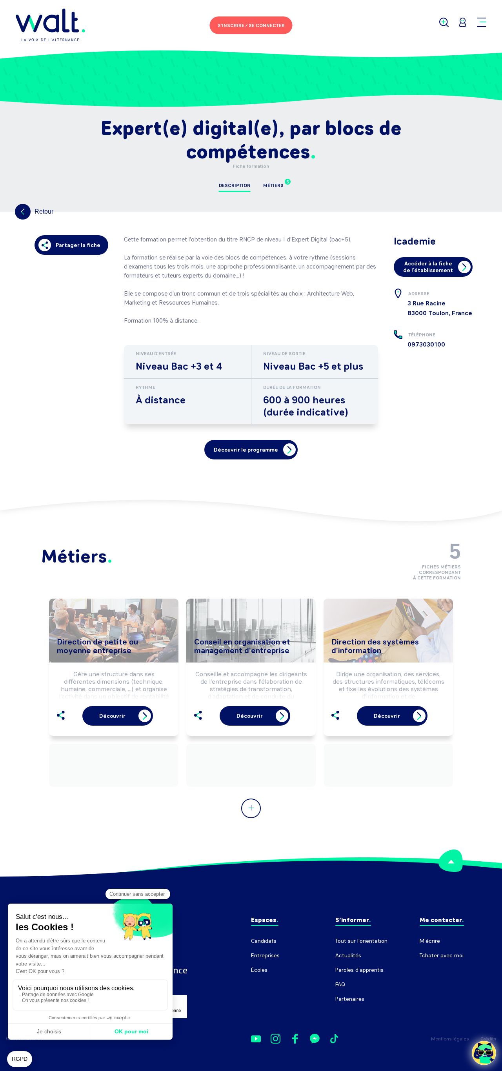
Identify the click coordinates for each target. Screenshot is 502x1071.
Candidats (263, 941)
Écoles (259, 970)
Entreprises (265, 955)
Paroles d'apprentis (359, 970)
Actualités (348, 955)
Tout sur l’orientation (361, 941)
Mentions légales (450, 1039)
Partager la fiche (78, 245)
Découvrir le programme (246, 450)
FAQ (340, 984)
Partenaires (349, 999)
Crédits (488, 1039)
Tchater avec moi (442, 955)
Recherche (433, 970)
